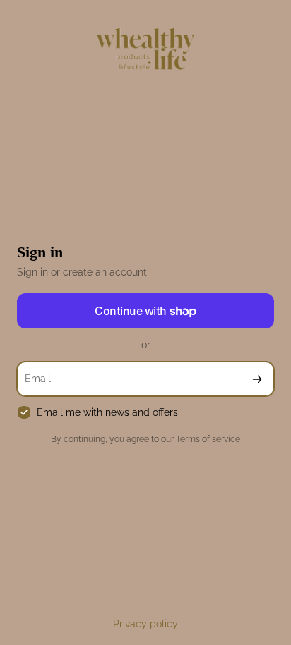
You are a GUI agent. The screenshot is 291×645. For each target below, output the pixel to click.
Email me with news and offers (107, 412)
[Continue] (257, 379)
